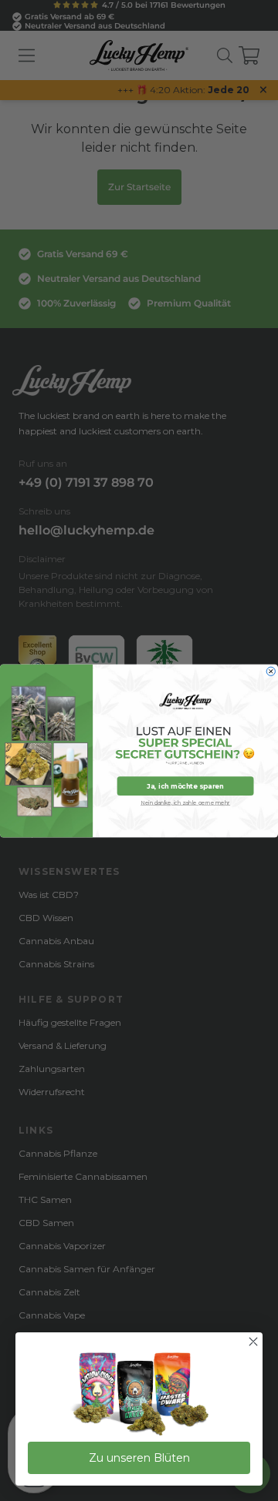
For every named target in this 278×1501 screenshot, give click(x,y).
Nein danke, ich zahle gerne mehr (185, 802)
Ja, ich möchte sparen (185, 785)
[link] (139, 1395)
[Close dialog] (270, 671)
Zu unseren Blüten (139, 1458)
